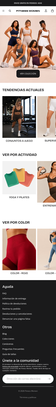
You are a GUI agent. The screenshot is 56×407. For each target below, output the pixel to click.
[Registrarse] (49, 379)
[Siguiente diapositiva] (50, 119)
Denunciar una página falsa (16, 319)
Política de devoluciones (14, 303)
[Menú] (3, 10)
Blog (4, 333)
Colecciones (8, 338)
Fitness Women (31, 391)
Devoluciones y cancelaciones (17, 313)
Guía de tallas (9, 354)
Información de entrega (14, 298)
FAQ (4, 293)
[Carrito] (52, 11)
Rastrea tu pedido (11, 308)
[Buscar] (10, 11)
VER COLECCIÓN (28, 73)
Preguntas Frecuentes (13, 349)
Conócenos (7, 344)
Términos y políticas (28, 397)
